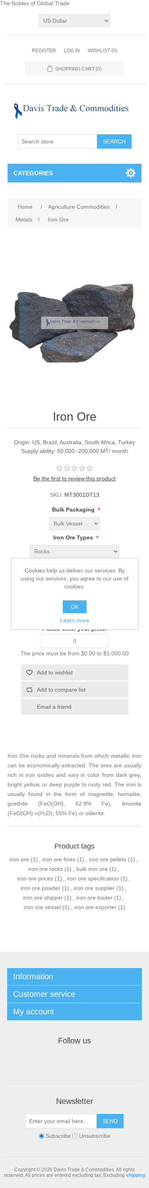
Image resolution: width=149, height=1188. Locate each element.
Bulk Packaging (74, 510)
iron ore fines (59, 859)
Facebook (46, 1060)
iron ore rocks (45, 869)
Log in (72, 50)
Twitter (65, 1060)
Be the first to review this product (74, 478)
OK (75, 607)
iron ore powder (40, 888)
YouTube (103, 1060)
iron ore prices (35, 878)
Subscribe (58, 1136)
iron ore (19, 859)
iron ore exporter (95, 907)
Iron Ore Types (74, 538)
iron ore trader (94, 897)
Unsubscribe (94, 1136)
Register (44, 50)
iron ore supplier (94, 888)
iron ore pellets (107, 859)
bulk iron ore (92, 869)
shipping (135, 1175)
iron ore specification (93, 878)
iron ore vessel (42, 907)
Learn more (74, 620)
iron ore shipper (43, 897)
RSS (84, 1060)
